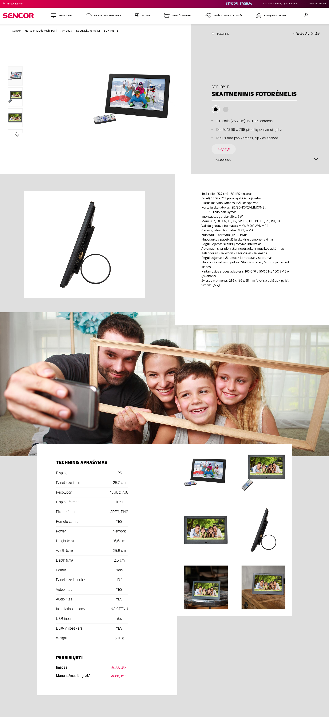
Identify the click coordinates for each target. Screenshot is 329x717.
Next (17, 136)
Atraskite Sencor (315, 3)
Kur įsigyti (226, 145)
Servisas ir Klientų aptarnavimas (273, 3)
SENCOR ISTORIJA (229, 3)
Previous (17, 58)
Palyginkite (223, 34)
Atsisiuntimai (225, 159)
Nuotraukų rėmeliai (307, 33)
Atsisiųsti (115, 667)
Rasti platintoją (16, 3)
